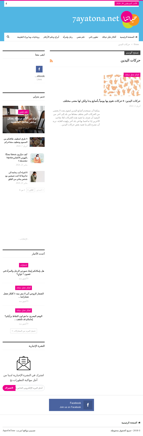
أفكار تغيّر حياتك (109, 37)
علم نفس (81, 37)
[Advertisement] (23, 218)
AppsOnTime (9, 430)
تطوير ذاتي (93, 37)
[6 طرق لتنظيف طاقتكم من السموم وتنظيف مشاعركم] (37, 142)
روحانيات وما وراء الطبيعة (28, 37)
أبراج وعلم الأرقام (51, 37)
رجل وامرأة (68, 37)
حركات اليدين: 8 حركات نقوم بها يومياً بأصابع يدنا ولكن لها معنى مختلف (101, 101)
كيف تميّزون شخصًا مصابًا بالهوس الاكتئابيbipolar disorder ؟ (16, 157)
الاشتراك (9, 388)
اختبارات (23, 265)
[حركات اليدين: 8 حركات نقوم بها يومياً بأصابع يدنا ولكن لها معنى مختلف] (122, 84)
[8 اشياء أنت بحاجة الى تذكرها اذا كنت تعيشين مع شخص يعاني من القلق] (37, 176)
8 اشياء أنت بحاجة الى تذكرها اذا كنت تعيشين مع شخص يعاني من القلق (16, 175)
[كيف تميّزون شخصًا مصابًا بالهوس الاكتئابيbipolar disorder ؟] (37, 158)
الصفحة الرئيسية (127, 37)
